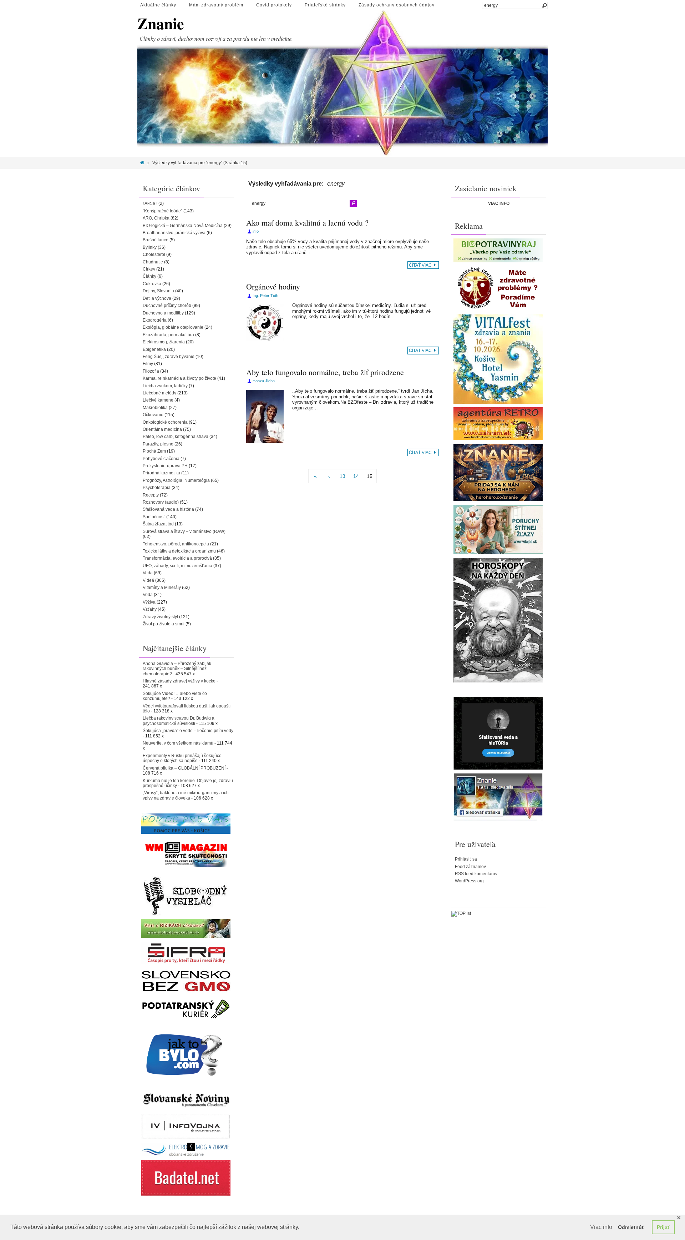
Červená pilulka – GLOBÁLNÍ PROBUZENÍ (184, 768)
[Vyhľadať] (544, 5)
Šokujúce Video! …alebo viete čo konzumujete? (175, 696)
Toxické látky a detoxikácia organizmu (179, 551)
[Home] (142, 162)
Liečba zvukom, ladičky (165, 385)
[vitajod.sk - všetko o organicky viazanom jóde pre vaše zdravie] (498, 530)
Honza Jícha (264, 381)
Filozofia (151, 371)
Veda (148, 572)
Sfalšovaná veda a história (168, 509)
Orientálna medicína (162, 429)
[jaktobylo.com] (185, 1054)
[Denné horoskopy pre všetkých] (498, 620)
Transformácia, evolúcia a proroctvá (177, 558)
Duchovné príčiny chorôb (167, 305)
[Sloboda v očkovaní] (185, 928)
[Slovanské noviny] (185, 1100)
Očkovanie (153, 414)
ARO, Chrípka (156, 218)
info (256, 231)
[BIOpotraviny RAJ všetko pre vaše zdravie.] (498, 250)
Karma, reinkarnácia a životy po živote (179, 378)
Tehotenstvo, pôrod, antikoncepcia (176, 543)
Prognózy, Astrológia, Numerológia (176, 480)
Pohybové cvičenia (161, 458)
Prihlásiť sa (466, 859)
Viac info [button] (601, 1227)
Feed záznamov (470, 866)
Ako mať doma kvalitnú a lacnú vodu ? (307, 222)
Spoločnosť (154, 516)
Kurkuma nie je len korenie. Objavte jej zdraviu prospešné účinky (188, 783)
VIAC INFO (498, 203)
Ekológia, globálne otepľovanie (173, 327)
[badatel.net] (185, 1178)
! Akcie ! (150, 203)
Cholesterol (154, 254)
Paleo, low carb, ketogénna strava (175, 436)
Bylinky (150, 247)
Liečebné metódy (159, 392)
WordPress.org (469, 880)
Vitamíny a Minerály (162, 587)
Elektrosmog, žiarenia (164, 341)
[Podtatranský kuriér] (185, 1008)
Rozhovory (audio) (161, 502)
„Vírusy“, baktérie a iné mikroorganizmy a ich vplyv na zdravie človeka (186, 795)
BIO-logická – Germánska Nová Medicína (183, 225)
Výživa (149, 602)
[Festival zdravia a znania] (498, 359)
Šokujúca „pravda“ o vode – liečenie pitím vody (188, 730)
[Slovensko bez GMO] (185, 981)
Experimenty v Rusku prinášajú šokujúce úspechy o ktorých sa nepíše (182, 758)
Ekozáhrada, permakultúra (168, 334)
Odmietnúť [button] (631, 1227)
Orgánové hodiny (273, 286)
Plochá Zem (154, 451)
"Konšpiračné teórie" (162, 210)
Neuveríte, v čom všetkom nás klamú (178, 743)
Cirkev (149, 269)
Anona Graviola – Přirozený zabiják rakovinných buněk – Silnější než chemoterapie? (177, 668)
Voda (148, 594)
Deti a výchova (157, 298)
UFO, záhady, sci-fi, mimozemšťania (177, 565)
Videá (148, 580)
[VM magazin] (185, 854)
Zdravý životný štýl (160, 616)
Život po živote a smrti (163, 623)
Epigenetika (154, 349)
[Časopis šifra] (185, 953)
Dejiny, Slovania (158, 290)
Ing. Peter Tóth (265, 295)
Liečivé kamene (158, 400)
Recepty (151, 495)
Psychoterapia (157, 487)
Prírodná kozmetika (161, 472)
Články (149, 276)
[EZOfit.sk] (498, 288)
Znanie (160, 23)
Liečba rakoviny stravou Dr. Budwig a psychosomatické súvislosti (178, 721)
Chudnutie (153, 261)
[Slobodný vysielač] (185, 895)
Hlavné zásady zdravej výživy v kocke (179, 681)
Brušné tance (155, 239)
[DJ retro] (498, 423)
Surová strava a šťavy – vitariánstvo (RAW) (184, 531)
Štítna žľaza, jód (158, 523)
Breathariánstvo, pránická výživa (174, 232)
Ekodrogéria (155, 320)
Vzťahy (150, 609)
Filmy (148, 363)
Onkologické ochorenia (165, 422)
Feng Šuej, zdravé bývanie (168, 356)
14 (356, 476)
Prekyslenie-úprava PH (165, 465)
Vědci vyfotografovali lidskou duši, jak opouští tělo (186, 709)
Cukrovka (152, 283)
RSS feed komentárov (476, 873)
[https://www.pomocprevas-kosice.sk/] (185, 823)
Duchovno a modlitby (163, 313)
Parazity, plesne (158, 444)
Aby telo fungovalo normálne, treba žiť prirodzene (325, 372)
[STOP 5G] (185, 1149)
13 (342, 476)
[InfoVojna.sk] (185, 1126)
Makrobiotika (155, 407)
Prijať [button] (663, 1227)
